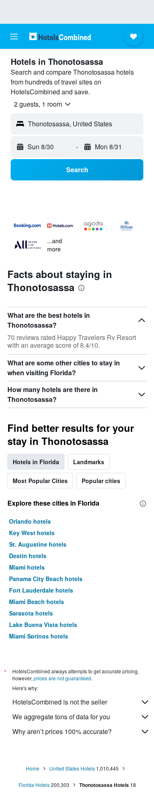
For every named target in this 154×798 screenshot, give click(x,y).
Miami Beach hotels (36, 601)
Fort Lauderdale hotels (41, 590)
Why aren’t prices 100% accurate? (62, 731)
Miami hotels (27, 567)
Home (32, 768)
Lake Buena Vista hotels (43, 624)
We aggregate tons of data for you (61, 716)
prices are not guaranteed (62, 678)
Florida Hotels (34, 784)
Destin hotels (27, 556)
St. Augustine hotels (38, 544)
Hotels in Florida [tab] (36, 462)
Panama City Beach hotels (46, 579)
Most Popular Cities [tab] (40, 481)
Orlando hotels (30, 521)
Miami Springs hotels (38, 636)
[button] (14, 36)
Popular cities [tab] (101, 481)
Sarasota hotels (31, 613)
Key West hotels (32, 533)
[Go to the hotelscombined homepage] (60, 36)
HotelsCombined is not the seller (59, 702)
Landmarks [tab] (88, 462)
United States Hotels (72, 768)
